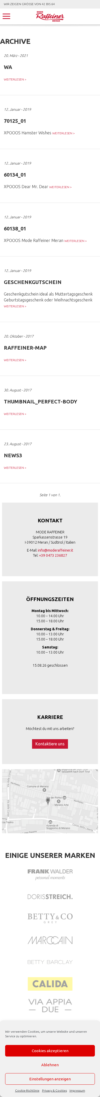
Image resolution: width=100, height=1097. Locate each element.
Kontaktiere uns (50, 744)
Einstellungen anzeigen (50, 1079)
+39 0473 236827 (53, 555)
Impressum (77, 1090)
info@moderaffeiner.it (55, 550)
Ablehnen (50, 1065)
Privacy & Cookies (54, 1090)
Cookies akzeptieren (50, 1051)
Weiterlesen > (15, 79)
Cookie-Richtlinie (27, 1090)
